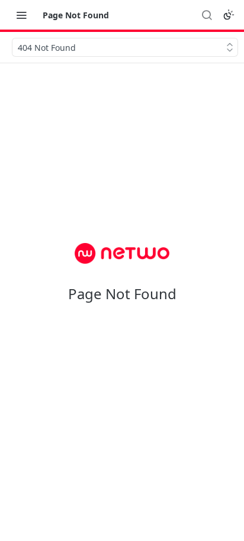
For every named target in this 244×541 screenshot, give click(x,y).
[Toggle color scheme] (228, 14)
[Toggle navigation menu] (21, 14)
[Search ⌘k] (206, 14)
